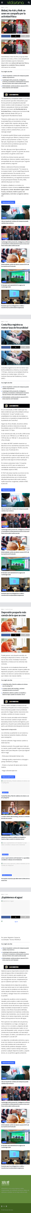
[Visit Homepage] (15, 2)
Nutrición (5, 238)
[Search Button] (29, 2)
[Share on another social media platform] (25, 36)
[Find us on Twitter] (4, 1206)
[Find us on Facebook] (1, 1206)
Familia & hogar (9, 609)
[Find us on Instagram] (6, 1206)
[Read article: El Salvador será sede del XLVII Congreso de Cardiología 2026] (15, 276)
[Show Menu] (2, 2)
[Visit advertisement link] (17, 95)
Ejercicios (5, 792)
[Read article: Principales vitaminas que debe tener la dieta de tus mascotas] (15, 870)
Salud (6, 7)
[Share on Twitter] (15, 36)
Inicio (2, 7)
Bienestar (5, 813)
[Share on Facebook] (6, 36)
